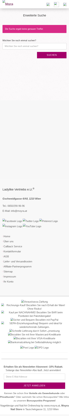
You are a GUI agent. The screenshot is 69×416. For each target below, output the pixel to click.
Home (7, 236)
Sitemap (8, 271)
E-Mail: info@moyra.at (15, 210)
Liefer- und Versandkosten (18, 261)
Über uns (9, 241)
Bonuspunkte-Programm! (41, 400)
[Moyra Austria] (11, 4)
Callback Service (13, 246)
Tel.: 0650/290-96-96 (14, 205)
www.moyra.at (52, 405)
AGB (6, 256)
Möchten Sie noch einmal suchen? (19, 40)
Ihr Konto (8, 281)
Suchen (52, 55)
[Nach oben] (60, 411)
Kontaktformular (12, 251)
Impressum (10, 276)
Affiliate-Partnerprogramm (18, 266)
